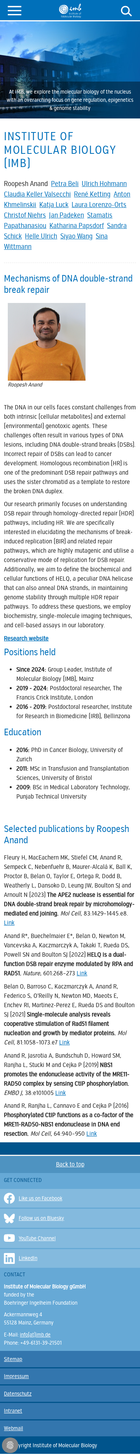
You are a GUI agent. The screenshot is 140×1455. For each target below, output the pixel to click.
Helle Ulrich (41, 236)
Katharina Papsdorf (76, 225)
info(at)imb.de (35, 1334)
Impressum (16, 1376)
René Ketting (92, 194)
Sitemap (13, 1359)
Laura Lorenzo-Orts (99, 204)
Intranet (13, 1411)
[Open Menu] (14, 10)
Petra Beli (65, 183)
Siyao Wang (76, 236)
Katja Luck (53, 204)
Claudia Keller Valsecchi (37, 194)
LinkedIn (28, 1258)
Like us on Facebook (40, 1198)
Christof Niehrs (25, 215)
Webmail (13, 1428)
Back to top (70, 1164)
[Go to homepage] (70, 10)
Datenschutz (18, 1394)
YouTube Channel (37, 1238)
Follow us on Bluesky (41, 1218)
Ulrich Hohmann (104, 183)
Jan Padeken (66, 215)
